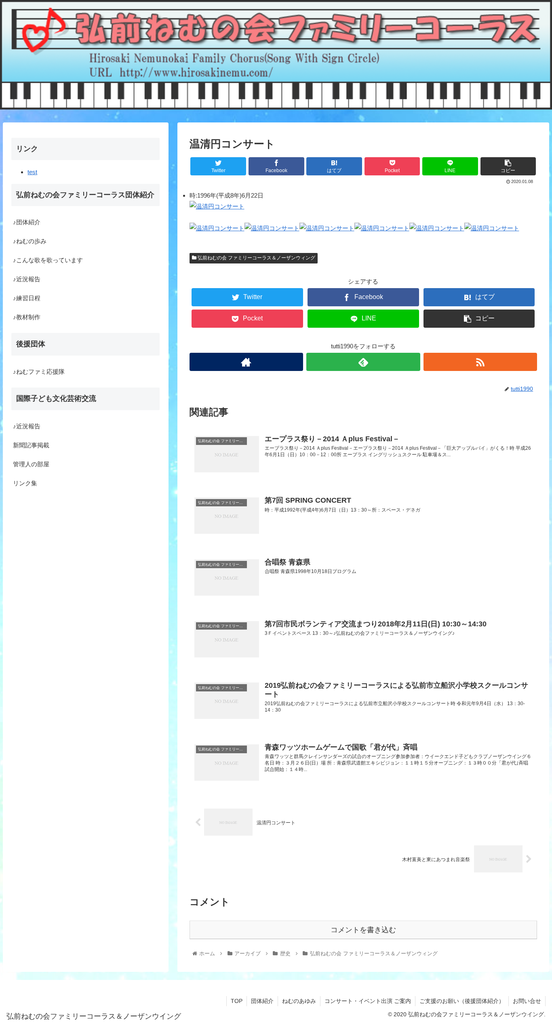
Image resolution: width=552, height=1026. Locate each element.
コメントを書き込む (363, 930)
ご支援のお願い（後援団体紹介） (461, 1001)
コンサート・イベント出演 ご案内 (367, 1001)
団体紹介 (262, 1001)
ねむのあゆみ (299, 1001)
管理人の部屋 (31, 464)
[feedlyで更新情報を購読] (363, 362)
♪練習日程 (26, 298)
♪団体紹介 (26, 222)
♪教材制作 (26, 317)
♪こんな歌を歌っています (48, 260)
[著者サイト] (246, 362)
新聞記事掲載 (31, 445)
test (32, 172)
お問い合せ (527, 1001)
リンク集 (25, 483)
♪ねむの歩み (29, 241)
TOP (236, 1001)
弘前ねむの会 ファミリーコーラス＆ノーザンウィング (255, 258)
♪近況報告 (26, 279)
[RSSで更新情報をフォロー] (480, 362)
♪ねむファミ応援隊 (39, 371)
